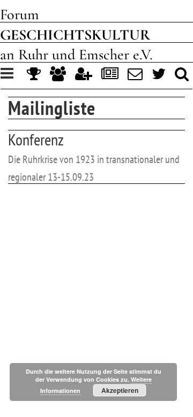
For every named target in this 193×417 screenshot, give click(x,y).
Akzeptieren (119, 390)
